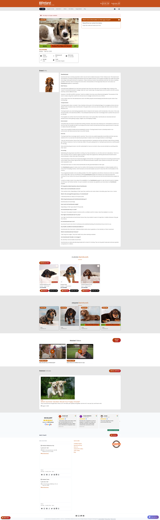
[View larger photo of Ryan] (98, 266)
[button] (120, 421)
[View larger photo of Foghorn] (77, 266)
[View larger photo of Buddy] (57, 266)
